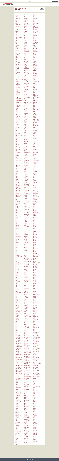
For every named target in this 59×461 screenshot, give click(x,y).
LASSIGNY (25, 208)
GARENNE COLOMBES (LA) (19, 160)
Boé (33, 60)
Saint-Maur (17, 362)
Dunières (34, 135)
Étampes (17, 14)
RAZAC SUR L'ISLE (18, 320)
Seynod (16, 390)
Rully (16, 332)
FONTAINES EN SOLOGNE (18, 152)
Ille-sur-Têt (25, 182)
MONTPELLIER (35, 264)
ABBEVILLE (34, 15)
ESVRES (16, 141)
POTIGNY (25, 311)
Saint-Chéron (25, 339)
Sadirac (16, 333)
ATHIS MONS (17, 35)
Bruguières (25, 74)
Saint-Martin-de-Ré (35, 360)
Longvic (25, 227)
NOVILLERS (34, 281)
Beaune (16, 51)
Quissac (16, 317)
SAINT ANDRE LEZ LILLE (18, 336)
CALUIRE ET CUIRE (35, 78)
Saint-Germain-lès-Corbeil (19, 348)
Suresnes (17, 397)
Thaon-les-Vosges (18, 400)
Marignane (25, 239)
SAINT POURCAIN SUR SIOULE (19, 370)
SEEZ (25, 387)
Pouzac (16, 312)
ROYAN (25, 330)
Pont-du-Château (26, 306)
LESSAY (16, 220)
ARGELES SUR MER (26, 30)
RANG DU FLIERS (17, 319)
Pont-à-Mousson (26, 307)
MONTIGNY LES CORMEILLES (19, 263)
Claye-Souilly (25, 109)
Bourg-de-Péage (35, 66)
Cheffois (16, 104)
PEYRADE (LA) (17, 297)
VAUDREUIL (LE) (35, 415)
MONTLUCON (17, 264)
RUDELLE (34, 331)
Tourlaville (34, 405)
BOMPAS (34, 62)
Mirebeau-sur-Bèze (18, 255)
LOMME (16, 226)
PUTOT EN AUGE (17, 315)
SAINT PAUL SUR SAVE (18, 368)
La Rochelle (25, 196)
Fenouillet (34, 146)
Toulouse (34, 404)
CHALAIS (34, 92)
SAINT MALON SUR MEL (36, 359)
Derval (16, 130)
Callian (25, 78)
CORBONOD (34, 117)
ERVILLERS (25, 139)
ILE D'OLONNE (17, 182)
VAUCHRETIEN (26, 415)
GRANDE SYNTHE (18, 167)
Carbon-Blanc (17, 81)
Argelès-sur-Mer (17, 30)
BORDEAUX (34, 63)
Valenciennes (25, 413)
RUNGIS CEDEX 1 (26, 332)
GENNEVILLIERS (26, 162)
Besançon (25, 54)
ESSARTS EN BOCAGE (35, 140)
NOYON (34, 282)
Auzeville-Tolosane (18, 41)
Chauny (16, 103)
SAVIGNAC (17, 385)
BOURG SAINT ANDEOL (27, 67)
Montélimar (17, 258)
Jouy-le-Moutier (17, 186)
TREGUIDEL (17, 407)
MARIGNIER (34, 239)
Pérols (34, 289)
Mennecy (25, 249)
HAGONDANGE (26, 172)
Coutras (34, 121)
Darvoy (16, 128)
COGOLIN (34, 111)
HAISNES (17, 173)
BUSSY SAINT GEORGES (36, 75)
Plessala (25, 302)
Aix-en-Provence (35, 18)
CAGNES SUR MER (35, 77)
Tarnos (25, 398)
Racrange (25, 318)
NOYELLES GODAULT (26, 282)
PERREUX (17, 296)
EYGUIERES (34, 143)
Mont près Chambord (26, 258)
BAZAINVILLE (17, 50)
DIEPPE (25, 130)
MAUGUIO (17, 245)
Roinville (34, 326)
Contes (25, 116)
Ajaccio (16, 19)
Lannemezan (17, 205)
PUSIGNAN (25, 314)
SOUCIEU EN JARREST (35, 394)
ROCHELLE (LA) (17, 325)
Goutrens (25, 166)
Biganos (25, 57)
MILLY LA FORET (35, 253)
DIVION (25, 131)
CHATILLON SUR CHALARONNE (36, 101)
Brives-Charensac (35, 73)
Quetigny (17, 316)
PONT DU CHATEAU (35, 306)
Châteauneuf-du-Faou (35, 90)
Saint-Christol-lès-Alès (18, 340)
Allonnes (34, 21)
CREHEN (25, 123)
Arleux (25, 32)
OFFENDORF (34, 283)
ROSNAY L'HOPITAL (26, 328)
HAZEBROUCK (26, 176)
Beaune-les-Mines (26, 51)
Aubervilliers (34, 36)
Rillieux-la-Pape (26, 323)
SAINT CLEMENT (35, 340)
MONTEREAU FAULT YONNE (27, 261)
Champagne (25, 95)
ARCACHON (17, 29)
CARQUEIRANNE (17, 83)
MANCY (25, 237)
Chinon (16, 107)
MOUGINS (25, 268)
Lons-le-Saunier (17, 228)
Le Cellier (25, 210)
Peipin (16, 294)
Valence (16, 413)
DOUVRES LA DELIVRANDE (19, 134)
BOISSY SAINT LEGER (26, 62)
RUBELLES (25, 331)
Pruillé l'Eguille (34, 313)
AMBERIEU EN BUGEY (26, 22)
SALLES (34, 381)
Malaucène (34, 236)
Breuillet (34, 71)
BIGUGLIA (34, 57)
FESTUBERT (17, 148)
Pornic (16, 309)
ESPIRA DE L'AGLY (26, 140)
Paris (33, 292)
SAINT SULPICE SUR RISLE (27, 373)
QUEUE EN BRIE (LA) (35, 316)
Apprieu (34, 28)
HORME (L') (34, 180)
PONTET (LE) (25, 308)
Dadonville (34, 127)
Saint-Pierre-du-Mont (26, 369)
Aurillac (25, 40)
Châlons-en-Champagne (18, 89)
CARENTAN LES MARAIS (36, 81)
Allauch (25, 21)
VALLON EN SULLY (18, 414)
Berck (25, 53)
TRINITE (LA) (34, 408)
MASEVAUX (25, 243)
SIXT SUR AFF (26, 391)
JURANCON (17, 187)
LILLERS (16, 222)
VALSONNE (34, 414)
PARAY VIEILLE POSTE (18, 292)
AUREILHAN (17, 40)
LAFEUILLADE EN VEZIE (27, 201)
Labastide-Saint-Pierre (18, 200)
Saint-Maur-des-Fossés (27, 362)
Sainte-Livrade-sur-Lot (18, 378)
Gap (24, 159)
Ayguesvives (25, 43)
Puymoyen (34, 315)
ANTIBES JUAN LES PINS (36, 27)
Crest (33, 124)
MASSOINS (34, 244)
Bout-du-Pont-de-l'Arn (35, 68)
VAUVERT (34, 416)
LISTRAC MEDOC (26, 224)
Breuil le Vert (25, 71)
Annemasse (25, 26)
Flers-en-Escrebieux (18, 149)
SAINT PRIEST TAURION (36, 370)
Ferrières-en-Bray (26, 147)
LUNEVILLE (17, 231)
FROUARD (34, 156)
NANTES (34, 274)
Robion (25, 324)
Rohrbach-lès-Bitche (26, 326)
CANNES (34, 79)
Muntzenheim (17, 272)
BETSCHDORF (17, 55)
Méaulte (16, 232)
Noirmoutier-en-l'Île (26, 280)
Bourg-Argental (26, 66)
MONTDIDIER (17, 261)
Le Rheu (16, 215)
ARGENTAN (34, 30)
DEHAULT (34, 129)
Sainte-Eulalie (17, 377)
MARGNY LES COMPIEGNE (36, 238)
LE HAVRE (17, 212)
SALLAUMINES (17, 381)
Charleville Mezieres (26, 98)
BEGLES (16, 52)
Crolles (25, 125)
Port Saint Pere (35, 310)
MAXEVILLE (17, 247)
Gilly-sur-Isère (34, 163)
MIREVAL (25, 255)
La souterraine (17, 197)
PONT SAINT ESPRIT (35, 307)
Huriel (33, 181)
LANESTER (25, 204)
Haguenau (34, 172)
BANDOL (16, 46)
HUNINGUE (25, 181)
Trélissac (34, 406)
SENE (16, 388)
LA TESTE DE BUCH (35, 197)
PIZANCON (17, 300)
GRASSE (34, 167)
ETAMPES (34, 141)
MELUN (16, 248)
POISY (33, 304)
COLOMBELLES (26, 113)
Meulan (25, 251)
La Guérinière (17, 193)
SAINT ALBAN (25, 334)
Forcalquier (25, 153)
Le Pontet (34, 214)
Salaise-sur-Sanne (18, 380)
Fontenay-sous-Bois (35, 152)
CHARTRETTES (35, 99)
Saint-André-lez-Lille (18, 335)
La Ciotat (17, 192)
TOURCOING (25, 405)
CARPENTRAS (25, 82)
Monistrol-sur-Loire (35, 256)
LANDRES (17, 204)
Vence (16, 419)
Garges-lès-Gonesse (26, 160)
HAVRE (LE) (25, 175)
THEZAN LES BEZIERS (26, 400)
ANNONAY (34, 26)
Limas (25, 222)
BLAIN (33, 59)
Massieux (25, 244)
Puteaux (34, 314)
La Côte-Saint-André (18, 191)
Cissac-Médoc (26, 108)
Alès (24, 19)
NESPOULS (34, 275)
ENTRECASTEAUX (35, 137)
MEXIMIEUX (34, 251)
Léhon (16, 189)
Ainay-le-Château (18, 18)
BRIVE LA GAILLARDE (26, 73)
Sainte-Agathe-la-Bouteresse (27, 376)
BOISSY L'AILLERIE (18, 62)
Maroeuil (16, 241)
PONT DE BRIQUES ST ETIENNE (19, 306)
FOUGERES (34, 154)
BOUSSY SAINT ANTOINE (27, 68)
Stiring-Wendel (17, 396)
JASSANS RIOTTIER (26, 185)
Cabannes (17, 76)
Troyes (16, 409)
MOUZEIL (17, 270)
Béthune (16, 44)
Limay (33, 222)
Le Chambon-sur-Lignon (18, 211)
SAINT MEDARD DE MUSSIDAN (19, 364)
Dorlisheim (34, 133)
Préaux (25, 312)
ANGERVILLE (25, 25)
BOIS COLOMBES (26, 61)
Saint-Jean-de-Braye (18, 352)
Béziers (25, 44)
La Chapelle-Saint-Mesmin (36, 191)
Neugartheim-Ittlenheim (18, 276)
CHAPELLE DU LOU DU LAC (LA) (36, 97)
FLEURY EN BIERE (35, 149)
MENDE (25, 248)
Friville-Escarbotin (18, 156)
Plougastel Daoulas (26, 303)
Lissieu (16, 224)
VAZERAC (34, 417)
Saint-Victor (17, 375)
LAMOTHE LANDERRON (27, 202)
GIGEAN (16, 163)
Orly (33, 286)
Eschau (16, 140)
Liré (33, 223)
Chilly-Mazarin (26, 106)
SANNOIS (17, 382)
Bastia (25, 48)
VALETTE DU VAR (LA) (35, 413)
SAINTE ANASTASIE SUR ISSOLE (36, 376)
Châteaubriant (17, 90)
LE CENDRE (34, 210)
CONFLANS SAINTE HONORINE (36, 115)
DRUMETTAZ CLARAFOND (19, 135)
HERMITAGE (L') (17, 178)
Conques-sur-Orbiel (18, 116)
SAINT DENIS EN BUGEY (36, 341)
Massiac (16, 244)
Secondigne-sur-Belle (18, 387)
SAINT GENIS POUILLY (35, 345)
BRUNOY (34, 74)
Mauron (16, 246)
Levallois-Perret (26, 220)
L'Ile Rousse (25, 189)
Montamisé (17, 259)
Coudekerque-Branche (35, 119)
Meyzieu (34, 252)
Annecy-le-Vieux (17, 26)
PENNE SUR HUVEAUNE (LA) (36, 294)
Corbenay (25, 117)
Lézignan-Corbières (26, 190)
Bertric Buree (17, 54)
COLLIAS (34, 112)
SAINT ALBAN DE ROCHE (36, 334)
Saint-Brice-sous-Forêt (36, 338)
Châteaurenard (17, 91)
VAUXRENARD (17, 417)
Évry (33, 14)
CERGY (16, 88)
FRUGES (16, 157)
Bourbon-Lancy (17, 66)
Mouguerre (34, 268)
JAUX (33, 185)
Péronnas (25, 290)
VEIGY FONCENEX (18, 418)
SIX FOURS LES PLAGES (18, 391)
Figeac (25, 148)
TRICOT (34, 407)
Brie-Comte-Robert (18, 72)
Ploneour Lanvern (18, 303)
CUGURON (17, 126)
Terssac (16, 399)
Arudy (16, 34)
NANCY (34, 273)
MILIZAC (16, 253)
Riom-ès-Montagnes (35, 323)
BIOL (33, 58)
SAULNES (17, 384)
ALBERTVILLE (26, 20)
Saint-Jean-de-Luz (35, 352)
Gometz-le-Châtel (26, 164)
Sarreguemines (35, 383)
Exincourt (17, 143)
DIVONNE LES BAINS (35, 131)
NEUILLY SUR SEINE (35, 276)
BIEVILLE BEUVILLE (18, 57)
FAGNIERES (25, 144)
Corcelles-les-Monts (18, 118)
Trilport (25, 408)
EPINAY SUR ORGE (35, 138)
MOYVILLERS (25, 270)
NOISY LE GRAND (35, 280)
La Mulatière (34, 194)
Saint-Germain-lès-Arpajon (36, 347)
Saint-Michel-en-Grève (36, 364)
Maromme (34, 241)
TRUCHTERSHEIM (26, 409)
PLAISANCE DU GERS (35, 301)
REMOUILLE (17, 321)
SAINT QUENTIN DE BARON (19, 371)
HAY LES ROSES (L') (35, 175)
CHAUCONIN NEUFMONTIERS (27, 102)
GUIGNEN (17, 171)
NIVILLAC (34, 278)
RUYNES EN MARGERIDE (36, 332)
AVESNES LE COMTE (35, 42)
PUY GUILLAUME (26, 315)
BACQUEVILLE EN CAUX (36, 44)
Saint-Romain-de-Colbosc (27, 372)
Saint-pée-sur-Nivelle (26, 366)
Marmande (25, 240)
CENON (34, 87)
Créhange (17, 122)
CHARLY (34, 98)
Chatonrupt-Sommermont (19, 102)
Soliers (34, 392)
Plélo (24, 300)
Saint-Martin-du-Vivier (35, 361)
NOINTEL (17, 280)
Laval (16, 209)
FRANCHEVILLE (17, 155)
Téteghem (34, 397)
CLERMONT (17, 110)
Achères (16, 16)
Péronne (34, 290)
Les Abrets (17, 217)
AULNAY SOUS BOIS (35, 39)
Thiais (33, 400)
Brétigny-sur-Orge (35, 69)
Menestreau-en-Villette (36, 248)
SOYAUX (25, 395)
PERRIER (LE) (25, 296)
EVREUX (34, 142)
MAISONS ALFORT (18, 235)
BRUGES (16, 74)
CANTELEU (34, 80)
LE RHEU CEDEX (26, 215)
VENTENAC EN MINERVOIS (27, 420)
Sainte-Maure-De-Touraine (19, 379)
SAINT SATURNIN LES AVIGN (36, 372)
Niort (24, 278)
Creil (33, 123)
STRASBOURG (26, 396)
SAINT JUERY (34, 354)
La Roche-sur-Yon (18, 196)
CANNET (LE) (25, 80)
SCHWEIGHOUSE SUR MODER (36, 386)
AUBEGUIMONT (35, 35)
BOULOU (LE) (25, 65)
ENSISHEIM (25, 137)
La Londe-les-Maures (35, 193)
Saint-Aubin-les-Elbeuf (18, 337)
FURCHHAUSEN (26, 157)
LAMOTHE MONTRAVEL (36, 202)
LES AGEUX (25, 217)
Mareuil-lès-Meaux (26, 238)
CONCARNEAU (34, 114)
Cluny (16, 111)
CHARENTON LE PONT (18, 98)
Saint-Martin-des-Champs (27, 361)
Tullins (34, 409)
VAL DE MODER (26, 412)
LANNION (34, 205)
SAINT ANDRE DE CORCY (36, 335)
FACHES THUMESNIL (18, 144)
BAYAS (16, 49)
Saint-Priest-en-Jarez (26, 370)
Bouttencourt (17, 69)
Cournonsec (17, 121)
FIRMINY (34, 148)
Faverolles (17, 145)
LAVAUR (34, 209)
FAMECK (34, 144)
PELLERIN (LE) (26, 294)
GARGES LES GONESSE (36, 160)
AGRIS (16, 17)
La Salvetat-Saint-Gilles (36, 196)
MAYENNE (25, 247)
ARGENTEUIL (25, 31)
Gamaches (25, 158)
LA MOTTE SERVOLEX (26, 194)
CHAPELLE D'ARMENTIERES (27, 97)
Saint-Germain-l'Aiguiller (18, 347)
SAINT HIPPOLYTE (18, 351)
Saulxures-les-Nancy (26, 384)
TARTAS (34, 398)
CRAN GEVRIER (35, 122)
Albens (16, 20)
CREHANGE (17, 123)
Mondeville (25, 256)
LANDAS (25, 203)
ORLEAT (16, 286)
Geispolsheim (17, 161)
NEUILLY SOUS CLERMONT (27, 276)
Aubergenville (17, 36)
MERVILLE (17, 250)
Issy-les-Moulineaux (26, 184)
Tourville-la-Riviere (26, 406)
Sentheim (17, 389)
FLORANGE (17, 150)
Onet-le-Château (26, 284)
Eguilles (34, 136)
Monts (16, 266)
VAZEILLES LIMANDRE (26, 417)
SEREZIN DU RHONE (26, 389)
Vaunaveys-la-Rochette (27, 416)
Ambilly (16, 23)
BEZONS (25, 56)
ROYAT (34, 330)
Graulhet (25, 168)
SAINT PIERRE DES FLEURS (19, 369)
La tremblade (25, 198)
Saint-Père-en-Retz (18, 367)
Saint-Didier (25, 342)
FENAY (16, 146)
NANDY (16, 274)
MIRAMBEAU (25, 254)
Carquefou (34, 82)
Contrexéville (34, 116)
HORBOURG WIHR (26, 180)
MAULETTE (34, 245)
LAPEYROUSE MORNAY (27, 207)
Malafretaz (25, 236)
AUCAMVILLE (34, 37)
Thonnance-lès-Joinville (18, 401)
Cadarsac (34, 76)
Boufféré (25, 64)
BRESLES (25, 70)
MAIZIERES (34, 235)
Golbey (16, 164)
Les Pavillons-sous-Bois (27, 218)
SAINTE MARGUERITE (26, 378)
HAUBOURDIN (25, 174)
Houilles (16, 181)
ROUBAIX (25, 329)
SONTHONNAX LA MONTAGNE (19, 393)
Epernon (25, 138)
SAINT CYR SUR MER (18, 341)
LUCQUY (34, 230)
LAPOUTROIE (34, 207)
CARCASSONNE (26, 81)
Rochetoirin (25, 325)
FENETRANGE (26, 146)
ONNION (34, 284)
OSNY (16, 287)
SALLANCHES (34, 380)
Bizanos (16, 59)
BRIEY (33, 72)
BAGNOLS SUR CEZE (18, 45)
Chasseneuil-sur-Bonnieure (19, 100)
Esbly (33, 139)
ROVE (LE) (17, 330)
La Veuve (17, 199)
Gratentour (17, 168)
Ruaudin (16, 331)
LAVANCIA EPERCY (26, 209)
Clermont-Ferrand (26, 110)
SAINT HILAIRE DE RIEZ (27, 350)
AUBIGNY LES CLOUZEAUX (19, 37)
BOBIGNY (17, 61)
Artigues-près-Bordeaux (27, 33)
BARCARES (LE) (26, 47)
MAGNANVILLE (26, 234)
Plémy (34, 300)
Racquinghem (17, 318)
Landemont (34, 203)
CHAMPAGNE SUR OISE (35, 95)
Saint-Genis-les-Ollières (27, 345)
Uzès (33, 410)
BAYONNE (34, 49)
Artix (33, 33)
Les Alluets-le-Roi (35, 217)
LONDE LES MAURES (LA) (27, 226)
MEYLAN (17, 252)
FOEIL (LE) (34, 150)
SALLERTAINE (26, 381)
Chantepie (17, 97)
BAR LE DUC (34, 46)
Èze (24, 15)
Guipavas (25, 171)
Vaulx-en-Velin (17, 416)
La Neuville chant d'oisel (18, 195)
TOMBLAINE (17, 403)
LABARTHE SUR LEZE (35, 199)
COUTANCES (25, 121)
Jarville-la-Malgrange (18, 185)
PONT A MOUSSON (35, 305)
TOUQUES (17, 405)
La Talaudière (26, 197)
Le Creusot (34, 211)
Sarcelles (17, 383)
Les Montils (17, 218)
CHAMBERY (34, 94)
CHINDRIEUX (34, 106)
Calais (16, 78)
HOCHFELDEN (26, 179)
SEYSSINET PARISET (35, 390)
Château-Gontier (35, 89)
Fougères (25, 154)
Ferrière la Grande (18, 147)
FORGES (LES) (34, 153)
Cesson (25, 88)
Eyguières (25, 143)
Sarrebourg (25, 383)
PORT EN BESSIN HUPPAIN (19, 310)
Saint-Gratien (25, 349)
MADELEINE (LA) (17, 234)
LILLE (33, 221)
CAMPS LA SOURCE (26, 79)
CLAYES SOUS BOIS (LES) (36, 109)
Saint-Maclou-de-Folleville (19, 359)
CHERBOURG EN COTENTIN (19, 105)
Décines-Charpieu (18, 127)
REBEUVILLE (25, 320)
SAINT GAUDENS (26, 344)
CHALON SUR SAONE (26, 93)
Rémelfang (34, 317)
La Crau (25, 192)
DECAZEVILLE (17, 129)
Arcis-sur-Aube (35, 29)
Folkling (25, 151)
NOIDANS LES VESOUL (35, 279)
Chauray (25, 103)
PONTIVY (34, 308)
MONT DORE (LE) (26, 257)
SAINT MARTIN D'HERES (27, 360)
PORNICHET (25, 309)
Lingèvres (25, 223)
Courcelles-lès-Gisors (26, 120)
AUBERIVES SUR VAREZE (27, 36)
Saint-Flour (17, 344)
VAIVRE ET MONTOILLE (18, 412)
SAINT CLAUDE (26, 340)
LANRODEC (25, 206)
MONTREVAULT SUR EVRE (27, 265)
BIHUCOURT (17, 58)
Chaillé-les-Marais (18, 92)
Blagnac (25, 59)
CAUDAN (16, 86)
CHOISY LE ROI (34, 107)
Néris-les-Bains (17, 273)
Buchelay (25, 75)
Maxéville (34, 246)
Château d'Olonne (26, 89)
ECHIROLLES (17, 136)
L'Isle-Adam (34, 189)
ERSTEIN (17, 139)
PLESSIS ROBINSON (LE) (36, 302)
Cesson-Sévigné (35, 88)
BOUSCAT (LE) (17, 68)
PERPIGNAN (34, 295)
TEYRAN (34, 399)
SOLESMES (25, 392)
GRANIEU (25, 167)
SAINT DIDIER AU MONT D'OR (36, 342)
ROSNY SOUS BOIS (35, 328)
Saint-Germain (34, 346)
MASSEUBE (34, 243)
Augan (16, 39)
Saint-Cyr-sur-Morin (26, 341)
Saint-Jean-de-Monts (18, 353)
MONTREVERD (34, 265)
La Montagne (17, 194)
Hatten (16, 174)
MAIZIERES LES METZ (18, 236)
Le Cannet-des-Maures (18, 210)
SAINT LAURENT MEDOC (36, 357)
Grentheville (17, 169)
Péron (16, 290)
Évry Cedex (17, 15)
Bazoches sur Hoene (26, 50)
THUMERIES (34, 402)
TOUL (16, 404)
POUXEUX (34, 311)
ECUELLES (25, 136)
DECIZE (25, 129)
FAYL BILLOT (34, 145)
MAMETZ (17, 237)
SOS (24, 393)
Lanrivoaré (17, 206)
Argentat (17, 31)
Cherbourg (34, 104)
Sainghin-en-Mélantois (35, 333)
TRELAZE (25, 407)
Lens (24, 216)
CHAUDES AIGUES (35, 102)
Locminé (34, 225)
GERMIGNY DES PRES (35, 162)
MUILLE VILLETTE (26, 271)
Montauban (17, 260)
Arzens (25, 34)
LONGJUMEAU (34, 226)
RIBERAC (34, 322)
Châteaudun (25, 90)
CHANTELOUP (34, 96)
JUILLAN (25, 186)
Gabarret (34, 157)
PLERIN (16, 302)
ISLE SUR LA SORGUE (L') (27, 183)
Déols (25, 127)
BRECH (16, 70)
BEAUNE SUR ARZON (35, 51)
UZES (25, 411)
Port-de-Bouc (34, 309)
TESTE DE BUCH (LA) (26, 399)
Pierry (25, 299)
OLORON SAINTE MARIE (18, 284)
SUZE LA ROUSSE (26, 397)
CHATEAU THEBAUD (35, 100)
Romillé (16, 327)
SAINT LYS (25, 358)
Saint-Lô (16, 356)
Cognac (25, 111)
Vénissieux (34, 411)
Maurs (25, 246)
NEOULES (25, 275)
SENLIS (25, 388)
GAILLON (17, 158)
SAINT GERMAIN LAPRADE (27, 348)
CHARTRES (25, 99)
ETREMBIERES (26, 142)
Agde (25, 16)
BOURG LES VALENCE (18, 67)
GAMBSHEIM (34, 158)
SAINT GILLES (17, 349)
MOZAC (34, 270)
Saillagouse (25, 333)
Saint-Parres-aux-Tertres (36, 367)
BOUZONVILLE (26, 69)
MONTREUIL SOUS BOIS (18, 265)
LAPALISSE (17, 207)
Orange (25, 285)
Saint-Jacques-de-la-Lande (27, 351)
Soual (25, 394)
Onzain (16, 285)
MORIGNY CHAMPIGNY (35, 267)
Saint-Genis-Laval (18, 345)
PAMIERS (17, 291)
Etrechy (16, 142)
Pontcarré (17, 308)
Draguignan (25, 134)
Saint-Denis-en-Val (18, 342)
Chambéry (25, 94)
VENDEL (34, 419)
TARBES (16, 398)
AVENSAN (17, 42)
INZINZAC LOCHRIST (18, 183)
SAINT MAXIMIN (26, 363)
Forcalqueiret (17, 153)
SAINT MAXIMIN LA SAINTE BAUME (37, 363)
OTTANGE (34, 287)
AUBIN (25, 37)
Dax (33, 128)
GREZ (25, 169)
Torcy (33, 403)
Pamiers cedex (26, 291)
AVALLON (25, 41)
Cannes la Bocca (17, 80)
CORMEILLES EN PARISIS (27, 118)
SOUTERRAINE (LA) (18, 395)
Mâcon (25, 232)
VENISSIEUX (17, 420)
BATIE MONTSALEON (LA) (36, 48)
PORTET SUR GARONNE (18, 311)
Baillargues (25, 45)
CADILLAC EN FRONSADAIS (19, 77)
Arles (16, 32)
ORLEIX (25, 286)
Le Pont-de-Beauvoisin (27, 214)
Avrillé (16, 43)
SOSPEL (34, 393)
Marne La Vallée (35, 240)
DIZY (16, 132)
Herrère (25, 178)
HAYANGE (17, 176)
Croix (16, 125)
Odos (24, 283)
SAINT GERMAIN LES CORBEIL (36, 348)
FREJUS (34, 155)
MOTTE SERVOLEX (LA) (18, 268)
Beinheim (25, 52)
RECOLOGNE (34, 320)
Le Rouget (34, 215)
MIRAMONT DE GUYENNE (36, 254)
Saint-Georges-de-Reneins (19, 346)
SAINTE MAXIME (26, 379)
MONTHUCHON (17, 262)
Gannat (16, 159)
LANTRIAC (34, 206)
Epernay (16, 138)
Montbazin (34, 260)
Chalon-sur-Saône (18, 93)
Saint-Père (34, 366)
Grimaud (25, 170)
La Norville (25, 195)
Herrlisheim (34, 178)
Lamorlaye (17, 202)
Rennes (34, 321)
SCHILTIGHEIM (26, 386)
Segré (34, 387)
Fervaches (34, 147)
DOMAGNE (34, 132)
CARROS (34, 83)
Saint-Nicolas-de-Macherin (36, 365)
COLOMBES (34, 113)
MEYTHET (25, 252)
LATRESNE (34, 208)
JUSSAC (25, 187)
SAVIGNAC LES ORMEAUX (27, 385)
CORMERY (34, 118)
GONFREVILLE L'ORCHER (27, 165)
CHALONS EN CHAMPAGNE (36, 93)
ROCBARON (34, 324)
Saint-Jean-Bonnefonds (36, 351)
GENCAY (34, 161)
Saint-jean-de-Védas (35, 353)
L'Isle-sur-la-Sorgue (18, 190)
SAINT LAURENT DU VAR (27, 357)
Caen (25, 77)
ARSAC (16, 33)
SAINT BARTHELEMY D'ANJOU (36, 337)
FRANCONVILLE (26, 155)
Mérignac (25, 233)
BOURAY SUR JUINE (35, 65)
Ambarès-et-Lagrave (18, 22)
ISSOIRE (34, 183)
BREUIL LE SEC (17, 71)
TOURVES (17, 406)
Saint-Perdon (34, 368)
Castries (25, 85)
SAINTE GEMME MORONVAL (27, 377)
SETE (33, 389)
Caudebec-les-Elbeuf (26, 86)
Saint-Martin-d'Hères (18, 360)
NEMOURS (17, 275)
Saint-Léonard (34, 356)
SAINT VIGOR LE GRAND (36, 375)
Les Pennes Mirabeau (35, 218)
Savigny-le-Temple (35, 385)
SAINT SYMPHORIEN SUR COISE (36, 373)
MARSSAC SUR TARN (26, 242)
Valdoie (34, 412)
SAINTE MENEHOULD (35, 379)
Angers (16, 25)
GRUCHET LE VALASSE (36, 170)
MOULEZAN (25, 269)
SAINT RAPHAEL (17, 372)
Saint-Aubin (34, 336)
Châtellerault (34, 91)
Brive (16, 73)
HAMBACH (34, 173)
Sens (33, 388)
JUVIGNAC (34, 187)
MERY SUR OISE (26, 250)
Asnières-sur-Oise (35, 34)
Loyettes (25, 229)
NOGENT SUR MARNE (26, 279)
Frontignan (25, 156)
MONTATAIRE (34, 259)
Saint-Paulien (25, 368)
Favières (25, 145)
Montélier (34, 257)
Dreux (33, 134)
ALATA (34, 19)
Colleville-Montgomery (27, 112)
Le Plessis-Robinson (35, 213)
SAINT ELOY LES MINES (18, 343)
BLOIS (16, 60)
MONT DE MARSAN (18, 257)
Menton (34, 249)
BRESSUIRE (34, 70)
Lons (33, 227)
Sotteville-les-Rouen (18, 394)
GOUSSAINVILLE (17, 166)
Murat (25, 272)
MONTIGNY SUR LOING (35, 263)
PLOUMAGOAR (17, 304)
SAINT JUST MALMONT (27, 355)
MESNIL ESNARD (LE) (35, 250)
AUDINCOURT (25, 38)
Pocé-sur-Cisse (26, 304)
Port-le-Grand (26, 310)
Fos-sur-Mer (17, 154)
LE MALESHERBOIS (35, 212)
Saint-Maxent (17, 363)
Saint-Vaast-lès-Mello (26, 374)
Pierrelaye (17, 299)
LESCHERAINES (35, 219)
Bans (24, 46)
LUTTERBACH (34, 231)
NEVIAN (34, 277)
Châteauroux (25, 91)
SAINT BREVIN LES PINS (18, 338)
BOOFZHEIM (25, 63)
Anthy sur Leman (17, 27)
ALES (16, 21)
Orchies (34, 285)
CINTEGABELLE (17, 108)
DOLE (25, 132)
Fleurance (25, 149)
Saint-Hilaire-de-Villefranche (36, 350)
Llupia (25, 225)
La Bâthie (34, 190)
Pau (24, 293)
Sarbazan (34, 382)
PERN (16, 295)
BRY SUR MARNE (17, 75)
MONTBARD (25, 260)
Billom (25, 58)
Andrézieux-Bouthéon (26, 24)
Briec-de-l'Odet (26, 72)
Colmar (16, 113)
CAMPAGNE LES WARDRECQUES (19, 79)
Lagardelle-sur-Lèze (35, 201)
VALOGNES (25, 414)
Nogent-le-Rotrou (18, 279)
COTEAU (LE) (25, 119)
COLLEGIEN (17, 112)
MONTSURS (34, 266)
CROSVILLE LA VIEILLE (35, 125)
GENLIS (16, 162)
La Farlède (34, 192)
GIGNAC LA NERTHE (26, 163)
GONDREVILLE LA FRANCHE (19, 165)
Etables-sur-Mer (26, 141)
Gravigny (34, 168)
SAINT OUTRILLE (17, 366)
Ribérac (25, 322)
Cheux (34, 105)
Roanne (16, 324)
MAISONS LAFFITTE (26, 235)
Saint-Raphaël (34, 371)
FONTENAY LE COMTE (27, 152)
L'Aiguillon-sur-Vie (26, 188)
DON (24, 133)
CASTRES (17, 85)
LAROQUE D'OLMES (18, 208)
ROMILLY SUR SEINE (26, 327)
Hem (33, 176)
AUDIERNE (17, 38)
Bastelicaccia (17, 48)
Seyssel (25, 390)
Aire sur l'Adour (26, 18)
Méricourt (17, 233)
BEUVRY (25, 55)
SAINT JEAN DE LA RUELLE (27, 352)
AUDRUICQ (34, 38)
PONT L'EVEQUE (17, 307)
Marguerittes (17, 239)
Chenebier (25, 104)
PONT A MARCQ (26, 305)
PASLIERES (17, 293)
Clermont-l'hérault (35, 110)
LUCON (25, 230)
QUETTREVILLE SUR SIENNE (27, 316)
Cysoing (34, 126)
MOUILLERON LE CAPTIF (18, 269)
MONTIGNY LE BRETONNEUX (36, 262)
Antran (25, 28)
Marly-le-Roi (17, 240)
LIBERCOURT (17, 221)
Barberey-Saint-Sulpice (18, 47)
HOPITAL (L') (17, 180)
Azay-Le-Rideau (35, 43)
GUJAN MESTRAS (35, 171)
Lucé (33, 229)
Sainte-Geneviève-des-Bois (36, 377)
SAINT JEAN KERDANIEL (18, 354)
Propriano (17, 313)
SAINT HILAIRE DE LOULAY (19, 350)
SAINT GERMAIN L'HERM (27, 347)
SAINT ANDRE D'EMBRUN (27, 335)
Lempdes (17, 216)
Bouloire (16, 65)
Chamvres (17, 96)
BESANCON (34, 54)
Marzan (16, 243)
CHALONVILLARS (17, 94)
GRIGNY (16, 170)
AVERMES (25, 42)
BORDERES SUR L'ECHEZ (18, 64)
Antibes (25, 27)
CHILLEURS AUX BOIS (18, 106)
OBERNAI (17, 283)
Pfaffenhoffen (26, 297)
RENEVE (25, 321)
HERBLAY (17, 177)
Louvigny (17, 229)
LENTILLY (34, 216)
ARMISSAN (34, 32)
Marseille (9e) (17, 242)
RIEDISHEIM (17, 323)
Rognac (16, 326)
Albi (33, 20)
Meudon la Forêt (17, 251)
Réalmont (25, 317)
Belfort (34, 52)
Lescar (25, 219)
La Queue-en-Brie (35, 195)
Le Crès (25, 211)
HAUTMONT (17, 175)
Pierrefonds (34, 298)
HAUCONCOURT (35, 174)
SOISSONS (34, 391)
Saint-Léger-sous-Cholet (27, 356)
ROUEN (34, 329)
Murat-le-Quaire (35, 272)
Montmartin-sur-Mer (26, 264)
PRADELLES (34, 312)
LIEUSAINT (25, 221)
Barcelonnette (34, 47)
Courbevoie (17, 120)
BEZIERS (16, 56)
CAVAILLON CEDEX (18, 87)
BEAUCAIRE (34, 50)
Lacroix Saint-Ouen (18, 201)
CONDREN (25, 115)
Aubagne (25, 35)
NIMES (16, 278)
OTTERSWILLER (17, 288)
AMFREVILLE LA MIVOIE (36, 23)
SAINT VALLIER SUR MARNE (36, 374)
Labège (25, 199)
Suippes (34, 396)
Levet (33, 220)
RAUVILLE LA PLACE (35, 319)
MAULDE (25, 245)
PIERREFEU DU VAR (18, 298)
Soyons (34, 395)
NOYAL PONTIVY (17, 282)
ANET (33, 24)
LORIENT (34, 228)
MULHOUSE (34, 271)
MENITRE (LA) (17, 249)
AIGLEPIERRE (34, 17)
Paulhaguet (34, 293)
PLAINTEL (25, 301)
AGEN (33, 16)
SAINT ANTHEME (26, 336)
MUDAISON (17, 271)
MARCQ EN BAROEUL (18, 238)
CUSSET (25, 126)
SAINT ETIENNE (26, 343)
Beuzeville (34, 55)
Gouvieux (34, 166)
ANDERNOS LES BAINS (18, 24)
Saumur (34, 384)
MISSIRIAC (34, 255)
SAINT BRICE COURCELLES (27, 338)
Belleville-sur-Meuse (18, 53)
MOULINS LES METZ (35, 269)
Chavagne (34, 103)
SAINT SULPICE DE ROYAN (19, 373)
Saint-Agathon (17, 334)
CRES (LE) (25, 124)
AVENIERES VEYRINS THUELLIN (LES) (37, 41)
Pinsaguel (34, 299)
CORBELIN (17, 117)
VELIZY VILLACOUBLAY (27, 418)
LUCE (16, 230)
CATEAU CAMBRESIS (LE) (36, 85)
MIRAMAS (17, 254)
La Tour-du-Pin (17, 198)
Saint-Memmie (26, 364)
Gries (33, 169)
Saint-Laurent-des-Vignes (19, 357)
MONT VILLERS (35, 258)
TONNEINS (25, 403)
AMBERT (34, 22)
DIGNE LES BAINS (35, 130)
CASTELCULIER (26, 84)
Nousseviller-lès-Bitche (18, 281)
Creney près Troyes (18, 124)
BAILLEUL (34, 45)
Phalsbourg (34, 297)
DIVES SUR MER (17, 131)
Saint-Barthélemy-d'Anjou (27, 337)
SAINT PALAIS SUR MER (27, 367)
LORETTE (25, 228)
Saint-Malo (25, 359)
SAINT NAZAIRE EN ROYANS (19, 365)
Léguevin (34, 188)
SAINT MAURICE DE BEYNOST (36, 362)
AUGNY (25, 39)
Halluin (25, 173)
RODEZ (34, 325)
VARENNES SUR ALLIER (18, 415)
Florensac (25, 150)
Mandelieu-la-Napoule (35, 237)
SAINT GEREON (26, 346)
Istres (33, 184)
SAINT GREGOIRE (35, 349)
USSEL (25, 410)
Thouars (25, 402)
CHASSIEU (25, 100)
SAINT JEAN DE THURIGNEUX (27, 353)
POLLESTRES (17, 305)
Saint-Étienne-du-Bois (18, 374)
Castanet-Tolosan (18, 84)
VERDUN (34, 420)
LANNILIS (25, 205)
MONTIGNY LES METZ (27, 263)
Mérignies (34, 233)
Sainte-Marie (34, 378)
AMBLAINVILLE (26, 23)
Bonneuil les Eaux (17, 63)
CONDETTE (17, 115)
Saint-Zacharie (17, 376)
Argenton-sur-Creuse (35, 31)
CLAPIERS (17, 109)
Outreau (34, 288)
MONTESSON (34, 261)
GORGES (34, 165)
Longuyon (17, 227)
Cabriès (25, 76)
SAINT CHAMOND (35, 339)
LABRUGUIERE (34, 200)
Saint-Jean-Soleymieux (27, 354)
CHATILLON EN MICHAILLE (27, 101)
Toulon (25, 404)
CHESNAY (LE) (26, 105)
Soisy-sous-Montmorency (18, 392)
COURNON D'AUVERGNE (36, 120)
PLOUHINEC (34, 303)
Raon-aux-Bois (26, 319)
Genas (25, 161)
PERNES (25, 295)
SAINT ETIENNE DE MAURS (36, 343)
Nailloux (25, 273)
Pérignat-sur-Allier (18, 289)
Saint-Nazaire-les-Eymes (27, 365)
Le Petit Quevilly (17, 213)
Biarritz (34, 56)
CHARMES (17, 99)
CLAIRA (34, 108)
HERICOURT (25, 177)
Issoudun (16, 184)
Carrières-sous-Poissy (26, 83)
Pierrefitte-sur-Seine (26, 298)
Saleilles (25, 380)
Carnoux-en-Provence (18, 82)
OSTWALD (25, 287)
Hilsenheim (17, 179)
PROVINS (25, 313)
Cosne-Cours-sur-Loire (18, 119)
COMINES (17, 114)
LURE (25, 231)
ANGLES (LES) (34, 25)
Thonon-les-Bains (26, 401)
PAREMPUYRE (26, 292)
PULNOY (16, 314)
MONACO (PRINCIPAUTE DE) (19, 256)
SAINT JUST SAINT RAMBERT (36, 355)
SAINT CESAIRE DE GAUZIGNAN (19, 339)
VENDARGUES (26, 419)
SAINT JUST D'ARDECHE (18, 355)
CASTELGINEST (35, 84)
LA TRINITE (34, 198)
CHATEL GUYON (17, 101)
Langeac (34, 204)
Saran (25, 382)
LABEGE (25, 200)
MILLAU (25, 253)
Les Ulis (16, 219)
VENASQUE (34, 418)
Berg (33, 53)
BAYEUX (25, 49)
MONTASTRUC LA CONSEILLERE (28, 259)
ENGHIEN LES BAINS (18, 137)
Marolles (25, 241)
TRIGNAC (17, 408)
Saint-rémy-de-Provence (27, 371)
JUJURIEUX (34, 186)
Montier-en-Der (26, 262)
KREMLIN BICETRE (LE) (18, 188)
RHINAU (16, 322)
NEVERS (16, 277)
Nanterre (25, 274)
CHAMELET (17, 95)
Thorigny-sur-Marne (18, 402)
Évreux (25, 14)
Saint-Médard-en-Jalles (36, 358)
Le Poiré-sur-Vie (17, 214)
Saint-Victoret (26, 375)
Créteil (25, 122)
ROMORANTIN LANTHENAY (36, 327)
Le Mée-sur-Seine (26, 212)
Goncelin (34, 164)
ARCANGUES (25, 29)
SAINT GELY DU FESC (35, 344)
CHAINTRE (25, 92)
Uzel (16, 411)
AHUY (25, 17)
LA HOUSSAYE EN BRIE (27, 193)
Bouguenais (34, 64)
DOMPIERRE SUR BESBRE (18, 133)
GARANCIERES (34, 159)
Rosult (16, 329)
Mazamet (34, 247)
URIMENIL (17, 410)
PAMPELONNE (34, 291)
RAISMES (34, 318)
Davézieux (25, 128)
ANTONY (16, 28)
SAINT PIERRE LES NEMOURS (36, 369)
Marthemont (34, 242)
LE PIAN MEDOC (26, 213)
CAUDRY (34, 86)
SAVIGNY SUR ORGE (18, 386)
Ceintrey (25, 87)
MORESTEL (25, 267)
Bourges (34, 67)
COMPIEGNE (25, 114)
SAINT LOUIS (17, 358)
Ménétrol (34, 232)
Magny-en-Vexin (35, 234)
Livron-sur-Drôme (35, 224)
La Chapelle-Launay (26, 191)
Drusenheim (25, 135)
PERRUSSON (34, 296)
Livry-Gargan (17, 225)
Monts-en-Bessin (26, 266)
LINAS (16, 223)
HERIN (34, 177)
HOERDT (34, 179)
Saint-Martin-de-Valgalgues (19, 361)
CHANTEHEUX (26, 96)
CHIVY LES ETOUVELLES (27, 107)
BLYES (25, 60)
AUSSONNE (34, 40)
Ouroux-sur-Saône (26, 288)
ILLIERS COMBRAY (35, 182)
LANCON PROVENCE (18, 203)
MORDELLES (17, 267)
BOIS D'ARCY (34, 61)
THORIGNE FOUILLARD (35, 401)
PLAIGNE (17, 301)
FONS (33, 151)
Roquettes (17, 328)
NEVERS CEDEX (26, 277)
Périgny (25, 289)
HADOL (16, 172)
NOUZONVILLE (26, 281)
